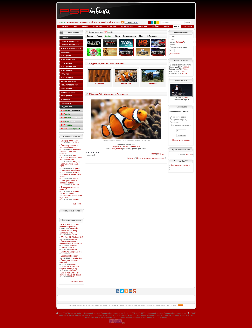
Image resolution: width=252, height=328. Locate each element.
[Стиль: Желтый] (157, 22)
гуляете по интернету (182, 125)
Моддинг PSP (66, 107)
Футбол (185, 98)
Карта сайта (171, 305)
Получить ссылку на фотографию (151, 158)
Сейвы (108, 36)
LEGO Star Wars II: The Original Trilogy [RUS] (69, 267)
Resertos (76, 191)
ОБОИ (177, 27)
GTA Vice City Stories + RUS (72, 237)
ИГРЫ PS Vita (127, 27)
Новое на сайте (72, 22)
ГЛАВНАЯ (64, 27)
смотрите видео (179, 117)
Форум (163, 305)
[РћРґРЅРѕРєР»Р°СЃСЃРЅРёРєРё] (126, 291)
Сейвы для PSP (138, 305)
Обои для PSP (95, 94)
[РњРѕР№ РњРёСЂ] (130, 291)
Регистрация (174, 54)
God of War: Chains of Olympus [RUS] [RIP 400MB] (71, 274)
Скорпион (99, 83)
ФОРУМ (85, 27)
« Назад (152, 154)
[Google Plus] (134, 291)
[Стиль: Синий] (152, 22)
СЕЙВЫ (155, 27)
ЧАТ (75, 27)
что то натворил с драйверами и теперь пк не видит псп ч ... (71, 195)
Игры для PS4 (66, 56)
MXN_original (77, 162)
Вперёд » (161, 154)
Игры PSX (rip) (67, 77)
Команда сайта (99, 22)
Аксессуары (66, 103)
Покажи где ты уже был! (180, 165)
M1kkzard (73, 277)
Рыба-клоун (126, 83)
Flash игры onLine (75, 305)
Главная (64, 37)
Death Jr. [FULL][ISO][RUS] (71, 252)
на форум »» (78, 204)
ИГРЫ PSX (142, 27)
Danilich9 (76, 143)
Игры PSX (65, 74)
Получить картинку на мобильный (126, 147)
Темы (99, 36)
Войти (172, 51)
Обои (117, 36)
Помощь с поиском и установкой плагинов (69, 146)
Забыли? (180, 42)
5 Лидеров (152, 36)
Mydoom (73, 270)
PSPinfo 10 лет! (67, 248)
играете (176, 123)
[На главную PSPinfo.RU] (126, 5)
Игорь (75, 155)
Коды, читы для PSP (69, 85)
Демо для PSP (66, 88)
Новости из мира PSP (70, 45)
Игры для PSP (66, 63)
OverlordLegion (76, 258)
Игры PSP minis (67, 70)
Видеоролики (129, 36)
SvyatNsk (76, 168)
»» (60, 143)
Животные (109, 94)
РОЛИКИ (188, 27)
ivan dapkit (76, 149)
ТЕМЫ (166, 27)
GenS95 (75, 178)
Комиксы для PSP (68, 92)
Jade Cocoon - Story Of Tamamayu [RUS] (69, 232)
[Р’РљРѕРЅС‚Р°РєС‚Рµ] (117, 291)
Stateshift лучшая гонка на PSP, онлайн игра (71, 159)
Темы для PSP (125, 305)
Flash (141, 36)
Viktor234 (76, 199)
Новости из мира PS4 (69, 41)
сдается (189, 154)
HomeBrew (65, 99)
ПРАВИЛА (116, 22)
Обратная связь (86, 22)
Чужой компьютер (179, 48)
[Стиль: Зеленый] (155, 22)
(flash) (68, 121)
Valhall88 (76, 185)
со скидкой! (71, 118)
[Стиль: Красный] (149, 22)
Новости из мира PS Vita (71, 48)
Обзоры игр (66, 52)
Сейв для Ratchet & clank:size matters (68, 182)
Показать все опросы (181, 140)
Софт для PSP (66, 96)
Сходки (89, 36)
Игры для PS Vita (68, 59)
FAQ (108, 22)
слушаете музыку (180, 120)
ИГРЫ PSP (111, 27)
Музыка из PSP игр (68, 81)
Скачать (131, 158)
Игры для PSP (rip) (68, 67)
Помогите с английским (70, 170)
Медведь (152, 83)
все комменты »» (76, 281)
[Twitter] (122, 291)
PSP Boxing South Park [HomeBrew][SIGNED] (70, 225)
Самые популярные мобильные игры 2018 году (71, 242)
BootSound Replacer (69, 256)
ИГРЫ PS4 (97, 27)
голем (72, 254)
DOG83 (73, 264)
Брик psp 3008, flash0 (69, 141)
